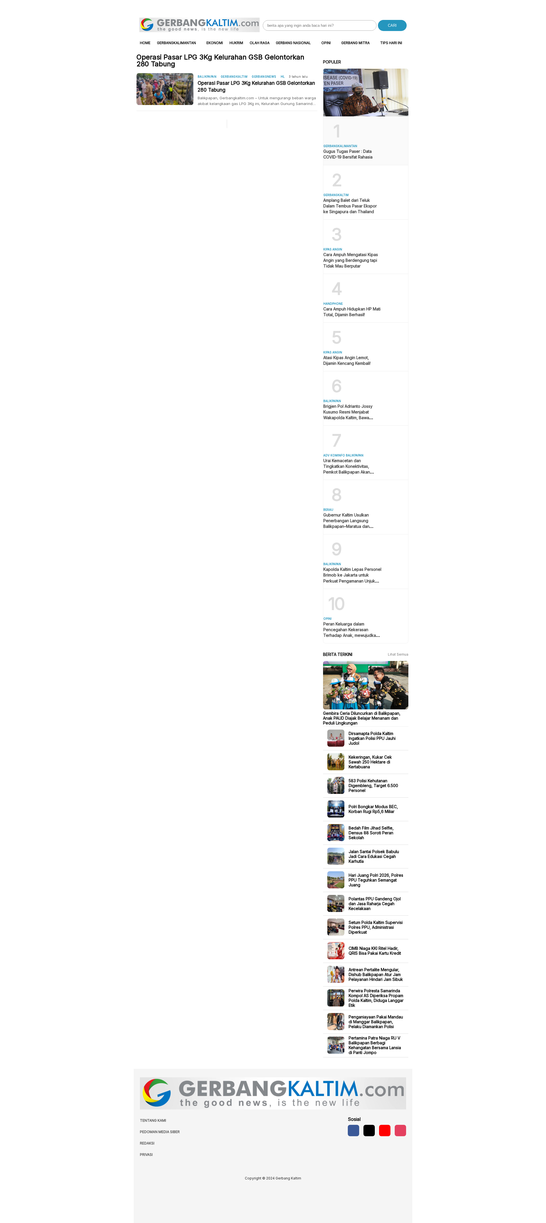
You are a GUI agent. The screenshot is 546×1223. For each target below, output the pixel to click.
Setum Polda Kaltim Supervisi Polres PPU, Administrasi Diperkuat (376, 927)
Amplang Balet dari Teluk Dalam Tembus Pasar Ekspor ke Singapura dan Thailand (350, 206)
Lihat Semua (398, 654)
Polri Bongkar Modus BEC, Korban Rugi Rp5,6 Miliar (373, 809)
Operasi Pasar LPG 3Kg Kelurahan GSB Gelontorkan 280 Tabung (256, 86)
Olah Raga (260, 43)
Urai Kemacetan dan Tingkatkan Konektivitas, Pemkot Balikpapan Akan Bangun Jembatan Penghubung (346, 472)
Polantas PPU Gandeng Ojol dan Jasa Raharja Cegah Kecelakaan (375, 903)
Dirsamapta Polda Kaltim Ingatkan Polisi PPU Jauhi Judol (372, 738)
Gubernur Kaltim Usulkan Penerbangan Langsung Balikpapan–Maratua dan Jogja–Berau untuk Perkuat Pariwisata (348, 526)
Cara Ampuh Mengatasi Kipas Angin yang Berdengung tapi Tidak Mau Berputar (350, 260)
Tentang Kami (153, 1120)
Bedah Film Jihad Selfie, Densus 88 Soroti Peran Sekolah (371, 832)
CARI (392, 25)
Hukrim (236, 43)
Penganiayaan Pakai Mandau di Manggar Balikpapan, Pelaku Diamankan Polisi (376, 1021)
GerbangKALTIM (234, 76)
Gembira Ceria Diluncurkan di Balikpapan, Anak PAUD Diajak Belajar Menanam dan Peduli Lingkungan (361, 718)
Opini (326, 43)
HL (283, 76)
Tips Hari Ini (391, 43)
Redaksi (147, 1143)
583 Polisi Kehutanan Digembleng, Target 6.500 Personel (373, 785)
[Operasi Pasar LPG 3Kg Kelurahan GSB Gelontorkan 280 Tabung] (167, 89)
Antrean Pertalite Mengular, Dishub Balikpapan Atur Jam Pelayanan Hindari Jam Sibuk (376, 974)
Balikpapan (207, 76)
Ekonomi (214, 43)
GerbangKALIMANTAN (176, 43)
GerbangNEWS (264, 76)
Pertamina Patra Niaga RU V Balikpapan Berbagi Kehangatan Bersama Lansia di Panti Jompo (375, 1045)
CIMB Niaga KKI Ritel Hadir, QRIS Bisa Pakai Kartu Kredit (375, 951)
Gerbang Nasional (293, 43)
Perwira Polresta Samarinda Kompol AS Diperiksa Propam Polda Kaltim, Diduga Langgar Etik (376, 998)
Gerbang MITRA (355, 43)
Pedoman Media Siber (160, 1132)
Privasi (146, 1154)
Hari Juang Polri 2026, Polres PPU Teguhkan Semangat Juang (376, 879)
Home (145, 43)
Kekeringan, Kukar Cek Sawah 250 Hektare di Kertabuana (370, 761)
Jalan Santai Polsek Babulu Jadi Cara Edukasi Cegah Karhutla (374, 856)
